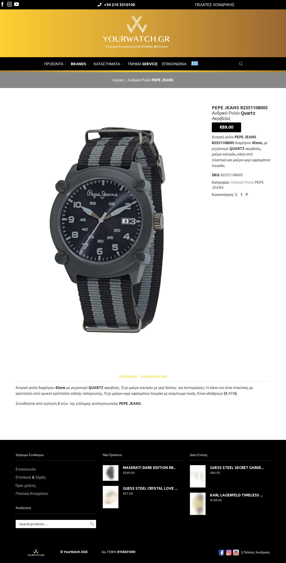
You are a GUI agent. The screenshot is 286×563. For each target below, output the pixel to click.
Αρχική (118, 80)
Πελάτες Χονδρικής (257, 552)
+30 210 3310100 (119, 4)
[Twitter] (16, 4)
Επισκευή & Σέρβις (31, 477)
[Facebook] (2, 4)
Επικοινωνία (174, 64)
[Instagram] (9, 4)
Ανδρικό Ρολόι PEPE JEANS (150, 80)
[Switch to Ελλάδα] (195, 64)
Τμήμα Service (143, 64)
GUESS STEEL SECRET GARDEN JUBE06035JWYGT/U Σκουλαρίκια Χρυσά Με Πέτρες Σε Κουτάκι (237, 468)
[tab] (128, 376)
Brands (78, 64)
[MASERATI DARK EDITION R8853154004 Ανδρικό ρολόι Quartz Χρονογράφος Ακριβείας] (110, 473)
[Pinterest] (246, 195)
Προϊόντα (53, 64)
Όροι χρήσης (26, 485)
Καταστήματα (107, 64)
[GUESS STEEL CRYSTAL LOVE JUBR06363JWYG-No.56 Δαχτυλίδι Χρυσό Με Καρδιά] (110, 497)
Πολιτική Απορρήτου (32, 494)
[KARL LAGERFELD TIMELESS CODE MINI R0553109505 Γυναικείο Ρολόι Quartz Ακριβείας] (198, 504)
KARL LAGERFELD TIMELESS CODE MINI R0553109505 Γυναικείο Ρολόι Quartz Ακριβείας (237, 495)
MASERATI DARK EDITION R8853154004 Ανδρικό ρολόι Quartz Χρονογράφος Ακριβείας (150, 468)
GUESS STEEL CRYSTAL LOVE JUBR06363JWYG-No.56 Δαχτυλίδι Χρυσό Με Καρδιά (150, 488)
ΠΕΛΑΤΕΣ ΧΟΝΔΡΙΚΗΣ (215, 4)
